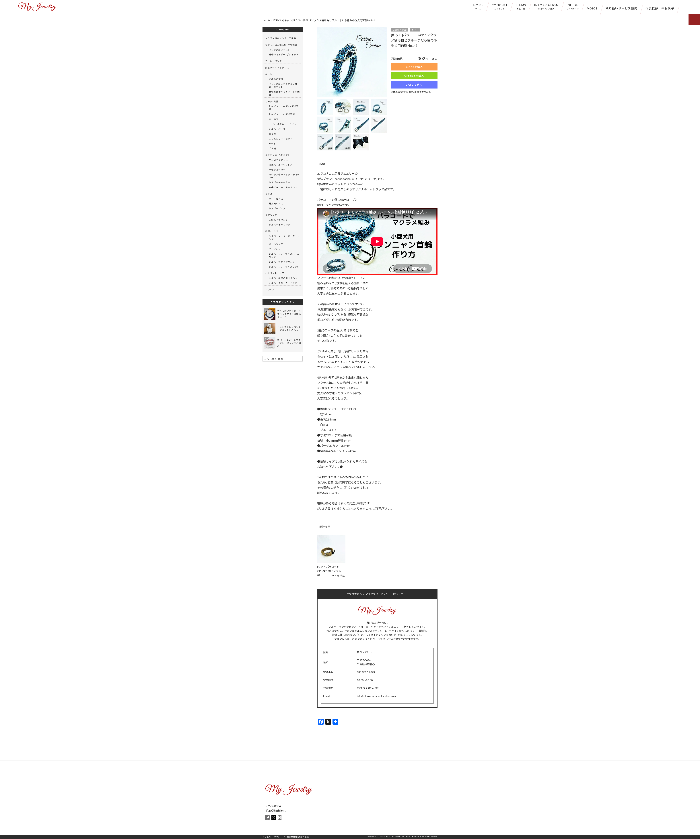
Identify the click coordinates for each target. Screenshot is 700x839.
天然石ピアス (276, 203)
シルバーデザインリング (282, 261)
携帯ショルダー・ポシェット (284, 54)
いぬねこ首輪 (399, 30)
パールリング (276, 244)
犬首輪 (272, 148)
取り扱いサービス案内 (621, 8)
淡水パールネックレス (277, 67)
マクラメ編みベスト (279, 49)
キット (415, 30)
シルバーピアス (277, 208)
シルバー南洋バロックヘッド (284, 278)
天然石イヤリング (278, 219)
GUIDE (573, 6)
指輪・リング (271, 231)
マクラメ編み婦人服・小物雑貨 (281, 44)
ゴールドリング (273, 61)
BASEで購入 (414, 84)
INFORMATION (546, 6)
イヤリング (271, 215)
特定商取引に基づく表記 (298, 836)
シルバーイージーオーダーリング (284, 237)
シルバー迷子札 (277, 128)
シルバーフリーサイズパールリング (284, 255)
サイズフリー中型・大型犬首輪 (284, 108)
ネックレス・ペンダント (277, 154)
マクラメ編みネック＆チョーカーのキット (284, 85)
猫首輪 (272, 133)
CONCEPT (500, 6)
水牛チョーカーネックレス (283, 187)
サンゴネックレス (278, 159)
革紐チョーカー (277, 169)
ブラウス (270, 289)
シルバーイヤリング (279, 224)
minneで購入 (414, 66)
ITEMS (521, 6)
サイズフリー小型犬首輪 (282, 114)
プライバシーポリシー (272, 836)
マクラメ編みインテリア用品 (280, 38)
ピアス (268, 193)
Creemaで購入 (414, 75)
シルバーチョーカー (279, 182)
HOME (478, 6)
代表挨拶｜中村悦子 (659, 8)
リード (272, 143)
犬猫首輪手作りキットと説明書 (284, 93)
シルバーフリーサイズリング (284, 266)
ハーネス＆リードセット (286, 124)
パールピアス (276, 198)
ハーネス (273, 119)
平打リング (275, 248)
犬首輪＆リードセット (281, 138)
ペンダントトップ (274, 273)
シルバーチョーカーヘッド (283, 282)
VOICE (592, 8)
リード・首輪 (271, 101)
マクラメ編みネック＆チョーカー (284, 176)
